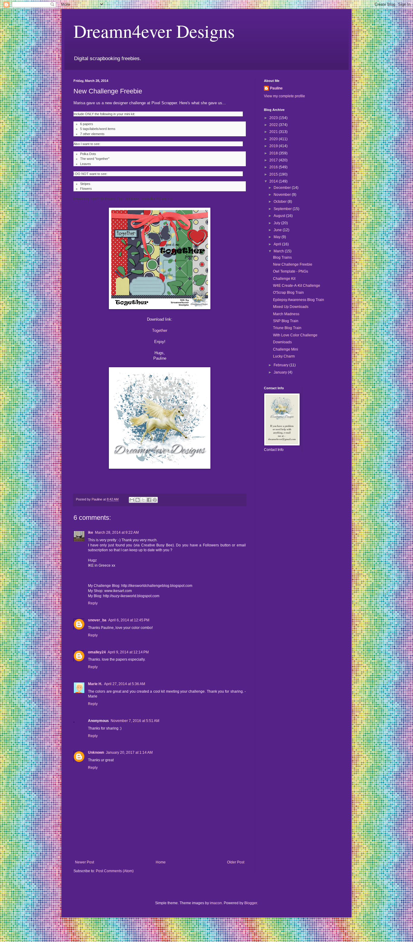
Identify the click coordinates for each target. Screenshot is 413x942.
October (281, 201)
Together (159, 330)
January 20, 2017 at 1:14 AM (129, 752)
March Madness (286, 314)
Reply (93, 603)
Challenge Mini (285, 349)
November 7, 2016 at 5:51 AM (135, 721)
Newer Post (84, 862)
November (283, 195)
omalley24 (97, 652)
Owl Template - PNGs (290, 271)
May (277, 237)
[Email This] (132, 500)
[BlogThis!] (138, 500)
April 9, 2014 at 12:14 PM (128, 652)
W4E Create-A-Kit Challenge (296, 285)
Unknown (96, 752)
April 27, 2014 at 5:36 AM (124, 684)
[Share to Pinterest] (155, 500)
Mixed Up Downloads (290, 307)
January (281, 372)
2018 (274, 153)
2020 (274, 139)
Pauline (276, 88)
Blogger (250, 903)
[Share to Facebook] (149, 500)
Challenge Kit (284, 279)
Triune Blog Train (287, 328)
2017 (274, 160)
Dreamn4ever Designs (154, 31)
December (283, 188)
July (277, 223)
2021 (274, 132)
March (279, 251)
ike (90, 532)
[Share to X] (143, 500)
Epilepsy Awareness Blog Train (298, 300)
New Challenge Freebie (292, 264)
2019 (274, 146)
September (283, 209)
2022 (274, 125)
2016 (274, 167)
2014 (274, 181)
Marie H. (95, 684)
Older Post (235, 862)
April (278, 244)
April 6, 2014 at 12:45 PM (128, 620)
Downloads (282, 342)
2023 (274, 118)
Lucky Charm (284, 356)
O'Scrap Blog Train (288, 292)
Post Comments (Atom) (115, 871)
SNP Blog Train (285, 321)
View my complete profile (284, 96)
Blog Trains (282, 257)
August (280, 216)
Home (161, 862)
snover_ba (97, 620)
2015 (274, 174)
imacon (216, 903)
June (278, 230)
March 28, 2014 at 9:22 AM (117, 532)
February (281, 365)
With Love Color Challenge (295, 335)
